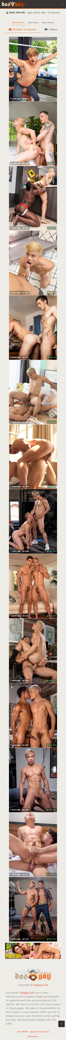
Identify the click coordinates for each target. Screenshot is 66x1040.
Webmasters (33, 1036)
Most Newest (18, 22)
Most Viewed (48, 22)
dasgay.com (41, 984)
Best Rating (33, 22)
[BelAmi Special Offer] (33, 958)
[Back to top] (61, 1024)
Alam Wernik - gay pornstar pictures (33, 1031)
